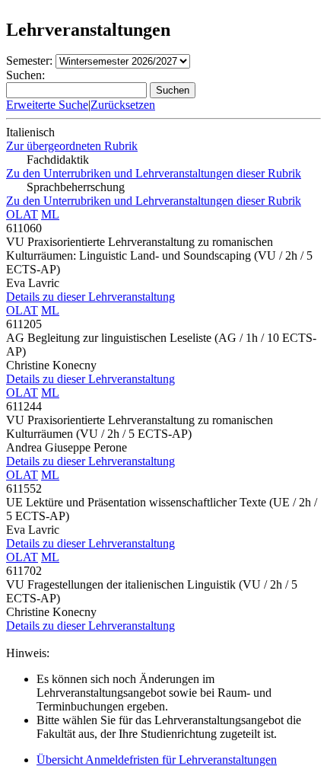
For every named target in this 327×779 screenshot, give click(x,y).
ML (50, 214)
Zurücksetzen (122, 104)
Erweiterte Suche (47, 104)
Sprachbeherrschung (76, 186)
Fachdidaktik (58, 159)
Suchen (172, 90)
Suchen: (25, 75)
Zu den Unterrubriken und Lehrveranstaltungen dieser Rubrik (153, 173)
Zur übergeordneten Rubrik (72, 145)
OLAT (22, 214)
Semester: (29, 60)
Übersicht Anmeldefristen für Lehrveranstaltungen (157, 759)
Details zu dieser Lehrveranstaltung (90, 296)
